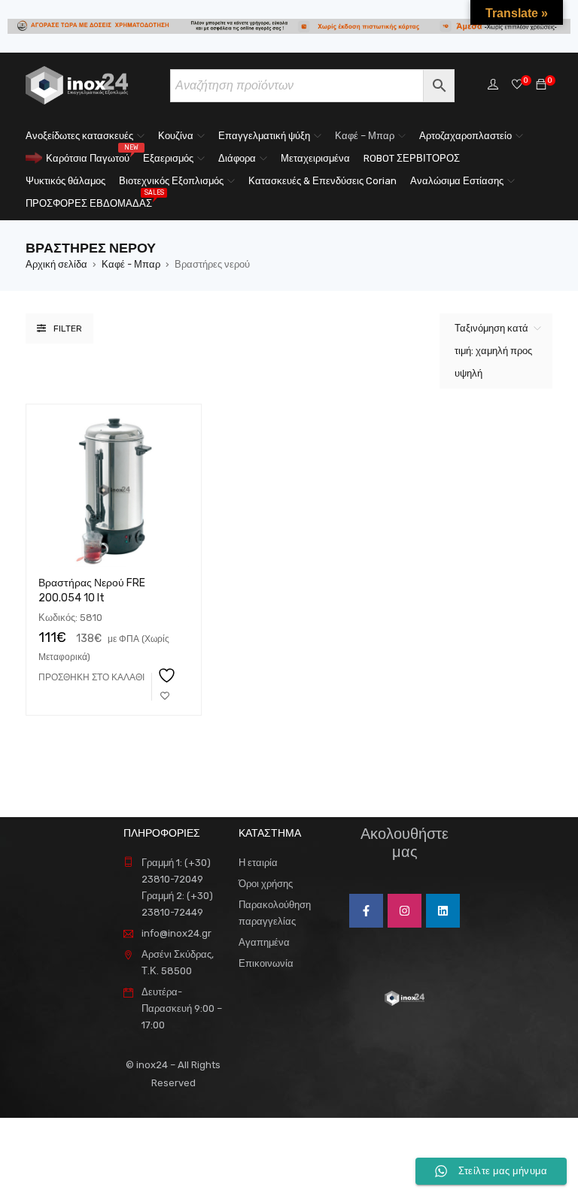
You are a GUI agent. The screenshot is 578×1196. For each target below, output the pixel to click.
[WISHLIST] (164, 686)
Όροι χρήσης (266, 883)
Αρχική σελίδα (56, 264)
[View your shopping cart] (541, 85)
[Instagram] (404, 911)
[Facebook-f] (366, 911)
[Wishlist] (517, 85)
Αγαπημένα (264, 942)
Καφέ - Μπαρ (131, 264)
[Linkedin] (443, 911)
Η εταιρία (258, 862)
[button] (91, 677)
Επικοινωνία (266, 963)
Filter (67, 328)
